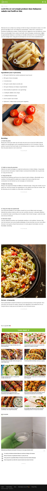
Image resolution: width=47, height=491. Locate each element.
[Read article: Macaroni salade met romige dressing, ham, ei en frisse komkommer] (12, 338)
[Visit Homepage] (4, 2)
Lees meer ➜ (23, 330)
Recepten (6, 6)
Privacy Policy (34, 486)
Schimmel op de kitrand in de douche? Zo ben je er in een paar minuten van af (17, 449)
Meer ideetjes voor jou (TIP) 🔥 (23, 486)
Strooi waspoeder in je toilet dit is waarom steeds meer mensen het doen (18, 459)
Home (2, 6)
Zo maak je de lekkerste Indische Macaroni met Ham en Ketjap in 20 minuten (19, 453)
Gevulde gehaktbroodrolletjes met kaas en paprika (34, 360)
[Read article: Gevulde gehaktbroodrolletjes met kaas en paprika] (35, 354)
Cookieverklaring (9, 486)
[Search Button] (45, 2)
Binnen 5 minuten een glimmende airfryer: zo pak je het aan (16, 455)
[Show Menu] (42, 2)
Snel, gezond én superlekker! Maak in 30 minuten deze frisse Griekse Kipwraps (20, 457)
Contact (2, 486)
